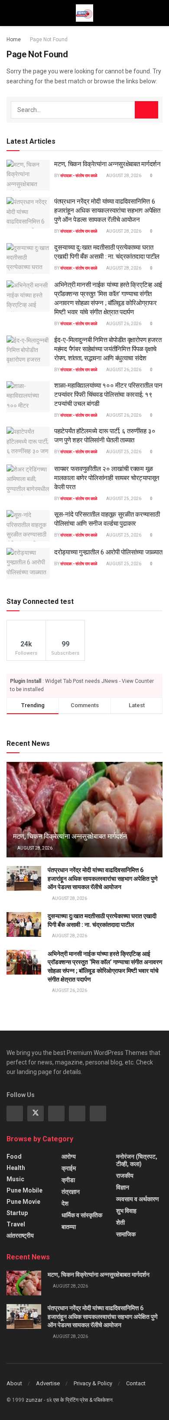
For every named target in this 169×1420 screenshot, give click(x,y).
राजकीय (124, 1175)
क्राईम (69, 1168)
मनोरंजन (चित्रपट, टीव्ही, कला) (136, 1160)
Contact (136, 1383)
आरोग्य (69, 1156)
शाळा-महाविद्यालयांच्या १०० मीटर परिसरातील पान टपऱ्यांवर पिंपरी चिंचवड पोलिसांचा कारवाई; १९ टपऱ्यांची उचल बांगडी (108, 395)
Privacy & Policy (93, 1383)
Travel (15, 1224)
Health (15, 1167)
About (14, 1383)
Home (13, 39)
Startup (17, 1212)
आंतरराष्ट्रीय (20, 1235)
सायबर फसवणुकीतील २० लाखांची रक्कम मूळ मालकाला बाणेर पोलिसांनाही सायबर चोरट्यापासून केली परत (106, 478)
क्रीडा (68, 1179)
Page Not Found (49, 39)
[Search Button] (146, 110)
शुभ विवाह (126, 1210)
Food (14, 1156)
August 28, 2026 (123, 175)
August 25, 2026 (123, 451)
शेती (120, 1222)
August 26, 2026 (123, 323)
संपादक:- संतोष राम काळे (79, 175)
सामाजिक (126, 1234)
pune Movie (23, 1201)
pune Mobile (24, 1190)
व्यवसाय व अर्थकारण (137, 1199)
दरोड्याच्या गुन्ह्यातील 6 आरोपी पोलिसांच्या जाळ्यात (108, 552)
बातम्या (69, 1226)
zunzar (34, 1400)
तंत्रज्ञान (71, 1191)
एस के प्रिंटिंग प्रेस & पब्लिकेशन (83, 1400)
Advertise (48, 1383)
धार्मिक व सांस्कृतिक (82, 1215)
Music (15, 1179)
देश (65, 1203)
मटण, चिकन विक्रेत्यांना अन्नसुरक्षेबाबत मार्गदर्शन (107, 164)
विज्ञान (122, 1187)
